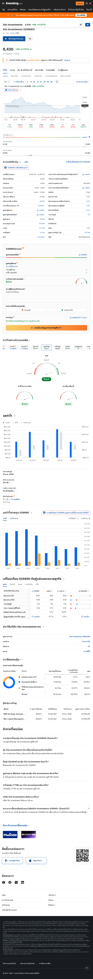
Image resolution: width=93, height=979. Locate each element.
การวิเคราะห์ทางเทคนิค (15, 340)
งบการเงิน (39, 70)
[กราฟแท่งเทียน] (5, 82)
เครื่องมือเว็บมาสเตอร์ (9, 910)
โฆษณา (51, 900)
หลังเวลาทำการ (60, 9)
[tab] (13, 347)
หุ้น (3, 9)
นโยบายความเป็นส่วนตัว (27, 963)
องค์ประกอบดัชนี (65, 76)
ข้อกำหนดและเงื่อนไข (9, 963)
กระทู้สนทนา (63, 70)
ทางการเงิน (86, 641)
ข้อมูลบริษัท (14, 76)
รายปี (5, 518)
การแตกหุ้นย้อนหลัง (51, 76)
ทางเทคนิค (50, 70)
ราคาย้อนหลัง (38, 76)
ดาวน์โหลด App (7, 900)
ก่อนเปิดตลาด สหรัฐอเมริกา (39, 9)
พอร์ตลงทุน (6, 905)
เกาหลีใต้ (86, 651)
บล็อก (4, 895)
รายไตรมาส (14, 518)
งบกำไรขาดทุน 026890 (16, 512)
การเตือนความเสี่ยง (44, 963)
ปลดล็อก (37, 617)
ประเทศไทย (12, 9)
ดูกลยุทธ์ (67, 60)
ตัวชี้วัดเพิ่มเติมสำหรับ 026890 (78, 162)
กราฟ (12, 70)
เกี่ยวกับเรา (52, 895)
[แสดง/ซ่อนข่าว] (57, 82)
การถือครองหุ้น (11, 659)
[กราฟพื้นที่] (8, 82)
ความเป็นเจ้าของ (26, 76)
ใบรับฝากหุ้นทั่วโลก (76, 9)
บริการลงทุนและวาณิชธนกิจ (79, 636)
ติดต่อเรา (51, 905)
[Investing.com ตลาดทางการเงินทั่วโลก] (14, 3)
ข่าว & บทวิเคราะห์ (24, 70)
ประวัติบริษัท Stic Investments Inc (22, 626)
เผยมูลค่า (84, 137)
